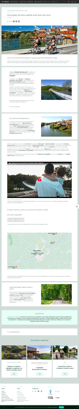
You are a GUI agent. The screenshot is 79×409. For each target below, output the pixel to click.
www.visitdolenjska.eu (14, 331)
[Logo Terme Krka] (5, 1)
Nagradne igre (19, 392)
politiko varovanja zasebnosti (52, 407)
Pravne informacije (20, 394)
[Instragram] (35, 391)
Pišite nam (19, 391)
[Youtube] (38, 391)
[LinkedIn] (41, 391)
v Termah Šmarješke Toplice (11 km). (16, 221)
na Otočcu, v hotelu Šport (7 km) (15, 219)
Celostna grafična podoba (21, 397)
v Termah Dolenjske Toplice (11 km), (15, 218)
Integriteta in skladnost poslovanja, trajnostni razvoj (23, 401)
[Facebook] (32, 391)
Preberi (13, 373)
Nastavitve (61, 407)
